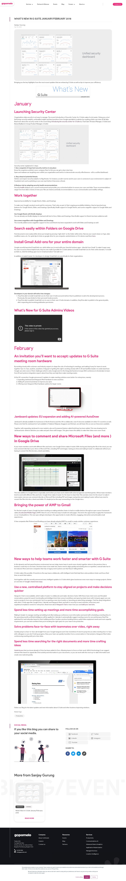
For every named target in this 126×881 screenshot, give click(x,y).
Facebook (74, 734)
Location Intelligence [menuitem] (92, 854)
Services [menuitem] (28, 4)
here (93, 236)
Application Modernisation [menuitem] (94, 847)
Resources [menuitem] (66, 835)
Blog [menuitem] (63, 4)
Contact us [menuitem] (42, 844)
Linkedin (74, 738)
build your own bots (88, 605)
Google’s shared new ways (33, 582)
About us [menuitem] (82, 4)
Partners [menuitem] (65, 844)
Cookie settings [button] (79, 877)
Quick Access (18, 650)
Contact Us (118, 4)
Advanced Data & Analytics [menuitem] (94, 844)
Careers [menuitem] (70, 4)
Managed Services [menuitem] (91, 851)
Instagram (97, 738)
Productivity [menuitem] (90, 838)
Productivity (20, 806)
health (22, 187)
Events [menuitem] (55, 4)
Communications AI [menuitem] (92, 841)
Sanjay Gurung (19, 25)
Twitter (96, 734)
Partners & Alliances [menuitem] (43, 4)
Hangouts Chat (62, 605)
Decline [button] (94, 877)
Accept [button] (86, 877)
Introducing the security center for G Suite (66, 122)
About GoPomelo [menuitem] (44, 838)
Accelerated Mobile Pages (27, 513)
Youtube (74, 742)
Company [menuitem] (42, 835)
